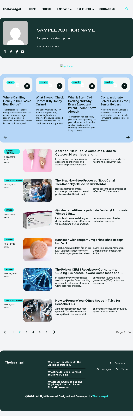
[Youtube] (22, 51)
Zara (6, 162)
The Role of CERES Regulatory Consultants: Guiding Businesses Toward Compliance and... (89, 271)
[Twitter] (5, 51)
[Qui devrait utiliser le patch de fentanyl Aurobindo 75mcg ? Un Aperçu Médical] (37, 219)
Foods (44, 82)
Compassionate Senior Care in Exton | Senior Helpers (115, 100)
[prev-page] (5, 137)
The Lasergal (100, 396)
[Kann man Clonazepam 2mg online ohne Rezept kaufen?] (37, 249)
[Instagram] (97, 369)
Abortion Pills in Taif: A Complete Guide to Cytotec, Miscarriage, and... (85, 152)
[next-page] (128, 137)
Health (76, 82)
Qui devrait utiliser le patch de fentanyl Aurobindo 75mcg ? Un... (91, 211)
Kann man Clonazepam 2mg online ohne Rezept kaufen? (89, 241)
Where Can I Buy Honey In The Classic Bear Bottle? (17, 100)
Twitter (124, 369)
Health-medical (10, 152)
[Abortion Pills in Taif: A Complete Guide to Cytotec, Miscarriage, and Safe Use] (37, 160)
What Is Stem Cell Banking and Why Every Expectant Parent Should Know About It (82, 104)
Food (10, 82)
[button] (127, 9)
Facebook (120, 363)
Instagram (107, 369)
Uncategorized (14, 180)
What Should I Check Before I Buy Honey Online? (50, 100)
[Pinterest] (11, 51)
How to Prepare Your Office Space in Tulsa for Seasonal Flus (87, 302)
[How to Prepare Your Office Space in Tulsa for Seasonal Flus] (37, 310)
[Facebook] (16, 51)
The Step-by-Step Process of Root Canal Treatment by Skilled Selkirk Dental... (85, 182)
